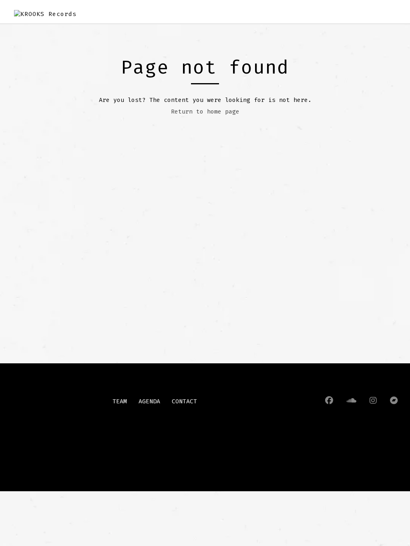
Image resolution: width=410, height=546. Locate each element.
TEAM (120, 401)
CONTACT (184, 401)
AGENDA (149, 401)
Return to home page (205, 111)
